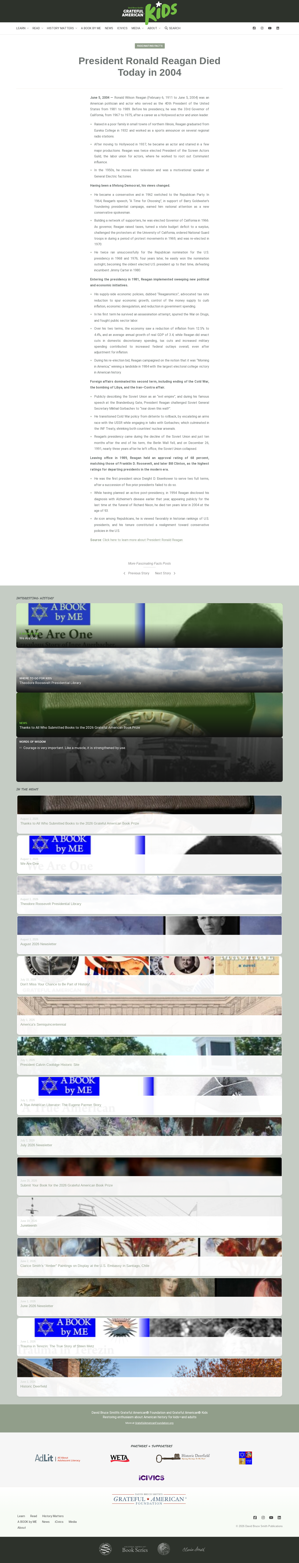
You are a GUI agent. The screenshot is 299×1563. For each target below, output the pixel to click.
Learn (20, 28)
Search (174, 28)
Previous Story (138, 573)
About (152, 28)
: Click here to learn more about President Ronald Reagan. (136, 540)
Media (136, 28)
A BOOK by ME (91, 28)
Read (36, 28)
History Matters (60, 28)
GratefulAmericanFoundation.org (154, 1422)
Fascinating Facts (150, 45)
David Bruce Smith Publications (264, 1525)
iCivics (122, 28)
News (109, 28)
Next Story (163, 573)
